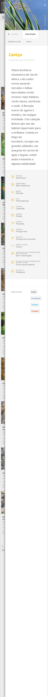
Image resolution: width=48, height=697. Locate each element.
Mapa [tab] (28, 42)
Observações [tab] (14, 42)
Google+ (35, 311)
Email (33, 292)
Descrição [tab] (30, 34)
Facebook (35, 298)
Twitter (34, 305)
